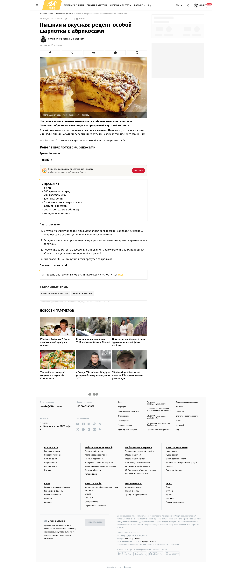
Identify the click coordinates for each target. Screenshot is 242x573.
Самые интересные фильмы (57, 487)
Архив (178, 421)
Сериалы (48, 502)
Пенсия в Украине (174, 470)
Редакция (122, 407)
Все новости (51, 447)
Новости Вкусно (47, 14)
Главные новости (52, 451)
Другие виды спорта (175, 502)
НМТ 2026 (89, 498)
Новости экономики (177, 447)
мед (120, 274)
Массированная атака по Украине (100, 466)
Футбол (169, 491)
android (124, 553)
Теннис (169, 495)
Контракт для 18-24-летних (137, 462)
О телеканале (123, 416)
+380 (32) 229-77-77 (133, 539)
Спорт (169, 483)
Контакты (180, 407)
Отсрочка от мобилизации (137, 466)
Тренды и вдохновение (136, 495)
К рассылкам (95, 522)
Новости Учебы (93, 483)
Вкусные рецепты (74, 5)
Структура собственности (187, 416)
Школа (88, 494)
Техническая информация (187, 402)
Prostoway (56, 45)
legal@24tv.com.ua (149, 541)
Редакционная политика (128, 411)
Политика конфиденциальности (156, 403)
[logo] (52, 5)
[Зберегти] (137, 52)
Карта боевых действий (96, 455)
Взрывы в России (93, 470)
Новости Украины (52, 455)
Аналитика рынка (133, 487)
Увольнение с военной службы (139, 451)
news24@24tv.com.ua (51, 406)
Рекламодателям (125, 425)
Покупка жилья (132, 491)
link (77, 423)
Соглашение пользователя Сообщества (158, 424)
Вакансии (180, 411)
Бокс (168, 487)
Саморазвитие (91, 502)
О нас (120, 402)
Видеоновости (51, 462)
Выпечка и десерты (120, 5)
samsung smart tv (172, 553)
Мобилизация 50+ (133, 455)
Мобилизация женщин (135, 459)
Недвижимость (133, 483)
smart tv (155, 553)
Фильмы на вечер (52, 495)
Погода (47, 470)
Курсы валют (172, 455)
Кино (47, 483)
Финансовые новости (176, 459)
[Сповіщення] (188, 5)
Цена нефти (171, 451)
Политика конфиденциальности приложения (156, 417)
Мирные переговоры (94, 459)
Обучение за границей (95, 505)
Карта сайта (181, 425)
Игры (178, 430)
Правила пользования (127, 430)
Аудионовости (50, 466)
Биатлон (170, 498)
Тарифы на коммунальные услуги (181, 462)
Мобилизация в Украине (138, 447)
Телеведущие (123, 421)
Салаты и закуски (97, 5)
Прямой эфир (50, 459)
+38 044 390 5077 (85, 406)
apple (140, 553)
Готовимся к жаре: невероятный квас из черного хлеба (90, 140)
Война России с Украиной (98, 447)
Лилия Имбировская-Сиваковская (66, 39)
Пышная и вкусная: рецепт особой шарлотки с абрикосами (101, 14)
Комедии (48, 498)
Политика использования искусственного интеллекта (159, 409)
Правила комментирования (158, 430)
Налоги (169, 466)
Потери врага (91, 474)
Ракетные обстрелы (94, 451)
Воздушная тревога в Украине (99, 462)
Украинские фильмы (53, 491)
